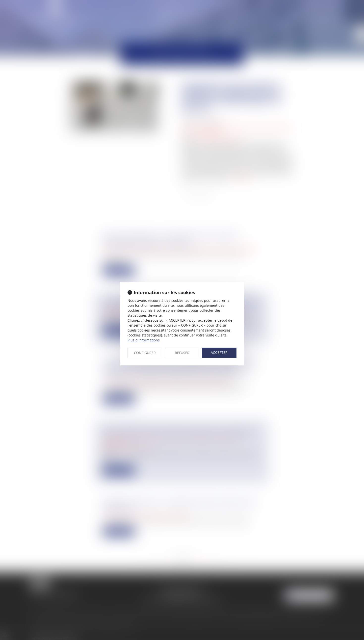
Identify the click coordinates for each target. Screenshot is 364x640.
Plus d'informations (144, 340)
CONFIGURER (145, 352)
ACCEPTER (219, 352)
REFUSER (182, 352)
